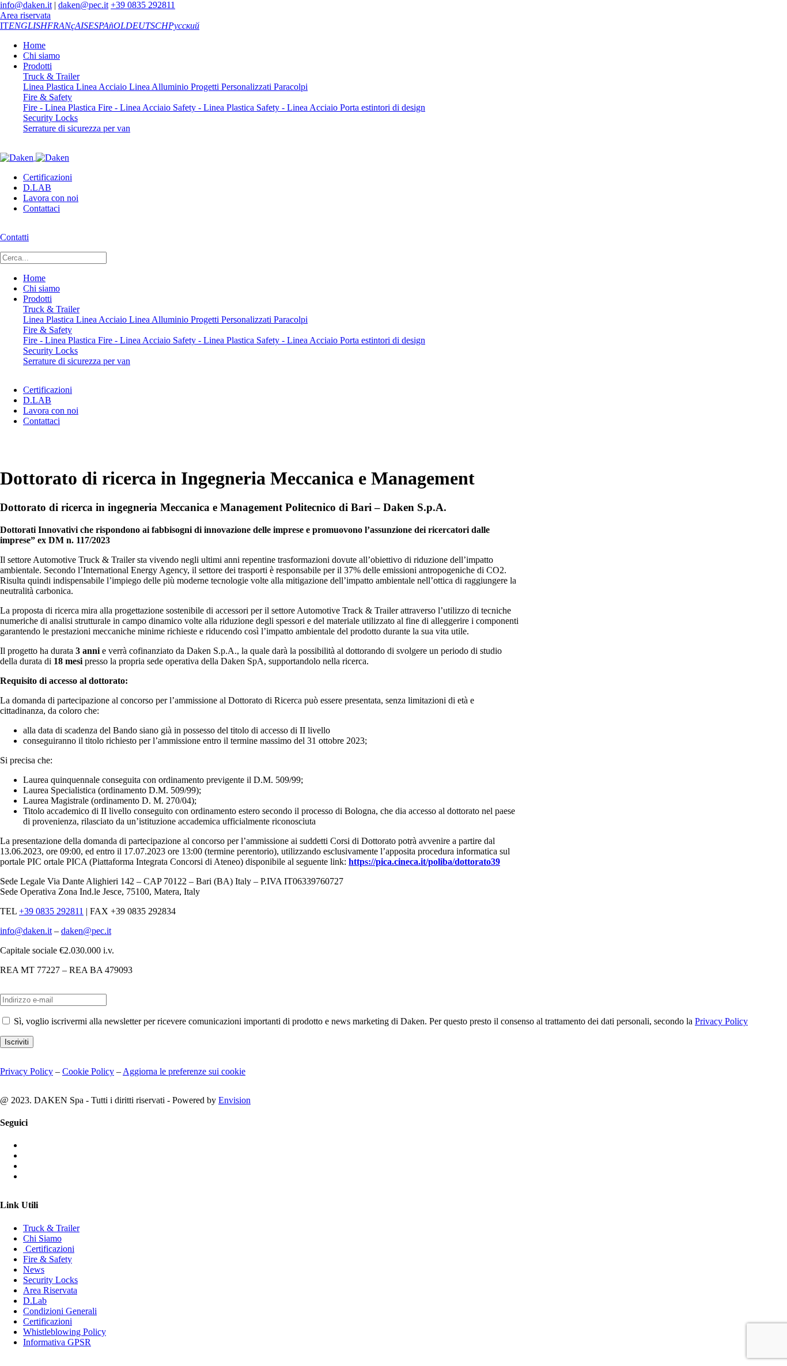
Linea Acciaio (100, 87)
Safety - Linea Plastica (212, 107)
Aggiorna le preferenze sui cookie (184, 1071)
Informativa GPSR (57, 1342)
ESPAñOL (107, 26)
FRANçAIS (67, 26)
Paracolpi (289, 87)
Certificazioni (47, 177)
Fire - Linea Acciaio (133, 107)
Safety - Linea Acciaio (296, 107)
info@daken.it (26, 5)
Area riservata (25, 15)
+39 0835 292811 (143, 5)
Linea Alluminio (157, 87)
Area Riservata (50, 1290)
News (33, 1269)
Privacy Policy (721, 1021)
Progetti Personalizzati (229, 87)
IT (4, 26)
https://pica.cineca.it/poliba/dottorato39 (424, 861)
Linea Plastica (48, 87)
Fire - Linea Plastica (59, 107)
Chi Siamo (42, 1238)
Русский (183, 26)
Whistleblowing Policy (64, 1332)
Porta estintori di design (381, 107)
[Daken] (34, 157)
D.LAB (37, 187)
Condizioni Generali (60, 1311)
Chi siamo (41, 55)
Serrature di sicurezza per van (76, 128)
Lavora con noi (50, 198)
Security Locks (50, 118)
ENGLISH (28, 26)
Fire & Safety (47, 97)
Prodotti (37, 66)
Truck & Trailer (51, 76)
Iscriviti (17, 1042)
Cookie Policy (88, 1071)
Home (34, 45)
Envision (234, 1100)
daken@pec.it (83, 5)
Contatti (14, 237)
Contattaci (41, 208)
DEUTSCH (147, 26)
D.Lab (35, 1301)
